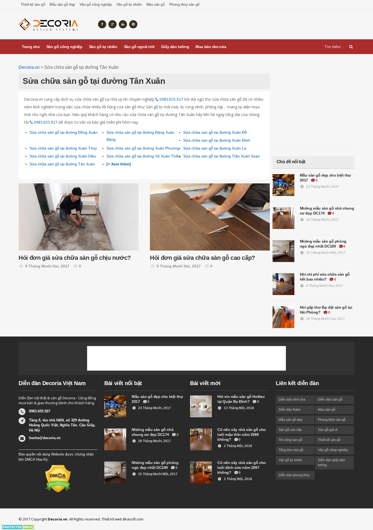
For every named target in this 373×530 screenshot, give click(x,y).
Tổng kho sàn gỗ (291, 450)
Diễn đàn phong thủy (294, 475)
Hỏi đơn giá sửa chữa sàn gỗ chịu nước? (75, 257)
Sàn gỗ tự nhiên (103, 46)
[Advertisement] (255, 24)
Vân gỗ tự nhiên (129, 4)
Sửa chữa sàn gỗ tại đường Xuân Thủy (63, 148)
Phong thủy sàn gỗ (184, 4)
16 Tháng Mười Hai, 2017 (325, 319)
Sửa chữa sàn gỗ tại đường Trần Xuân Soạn (221, 156)
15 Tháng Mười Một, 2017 (325, 253)
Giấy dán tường (175, 46)
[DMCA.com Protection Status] (58, 478)
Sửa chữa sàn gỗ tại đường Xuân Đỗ (215, 132)
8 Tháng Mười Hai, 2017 (324, 286)
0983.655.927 (170, 99)
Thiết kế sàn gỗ (33, 4)
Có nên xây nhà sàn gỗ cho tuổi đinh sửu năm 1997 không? (241, 467)
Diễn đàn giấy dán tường (331, 462)
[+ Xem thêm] (118, 164)
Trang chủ (31, 46)
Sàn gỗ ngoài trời (139, 46)
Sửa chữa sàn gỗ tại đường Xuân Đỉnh (216, 140)
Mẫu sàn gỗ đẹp (62, 4)
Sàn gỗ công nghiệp (64, 46)
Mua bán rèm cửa (211, 46)
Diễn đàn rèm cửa (292, 399)
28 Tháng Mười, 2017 (322, 220)
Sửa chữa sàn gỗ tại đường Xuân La (214, 148)
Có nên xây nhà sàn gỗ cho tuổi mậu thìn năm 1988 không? (241, 434)
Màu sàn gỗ (155, 4)
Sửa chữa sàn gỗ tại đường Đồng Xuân (63, 132)
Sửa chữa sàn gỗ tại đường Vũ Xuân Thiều (143, 156)
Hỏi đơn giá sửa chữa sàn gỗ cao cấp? (202, 257)
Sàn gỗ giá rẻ (328, 430)
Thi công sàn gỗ (290, 440)
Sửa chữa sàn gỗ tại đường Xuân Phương (142, 148)
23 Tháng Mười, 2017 (322, 187)
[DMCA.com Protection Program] (18, 527)
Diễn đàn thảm (289, 410)
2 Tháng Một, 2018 (237, 446)
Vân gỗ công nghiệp (95, 4)
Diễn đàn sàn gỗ (330, 399)
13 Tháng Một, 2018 (238, 408)
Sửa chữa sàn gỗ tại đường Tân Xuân (62, 164)
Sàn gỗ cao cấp (290, 430)
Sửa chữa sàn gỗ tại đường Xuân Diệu (62, 156)
